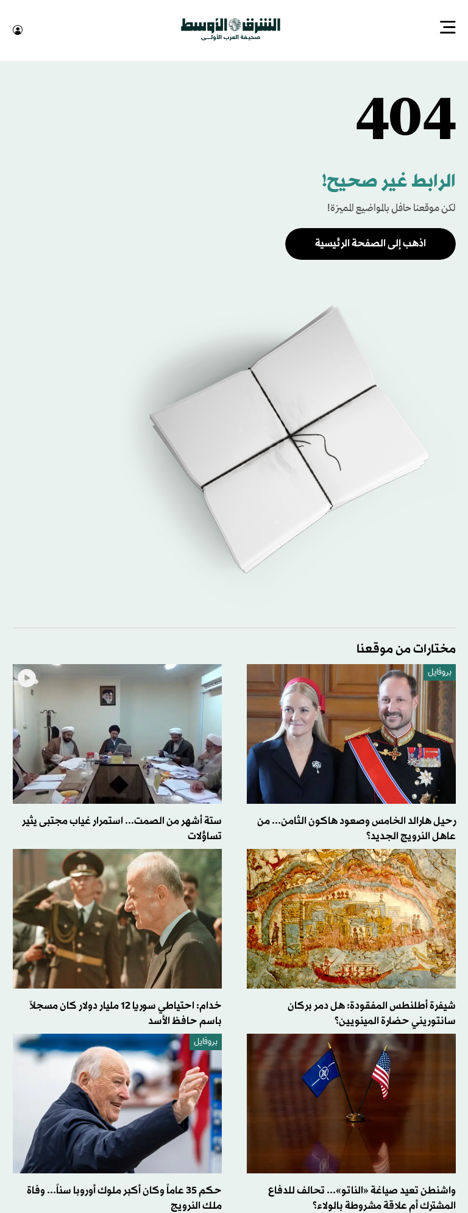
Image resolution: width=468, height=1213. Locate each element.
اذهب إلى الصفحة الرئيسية (370, 242)
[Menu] (448, 28)
